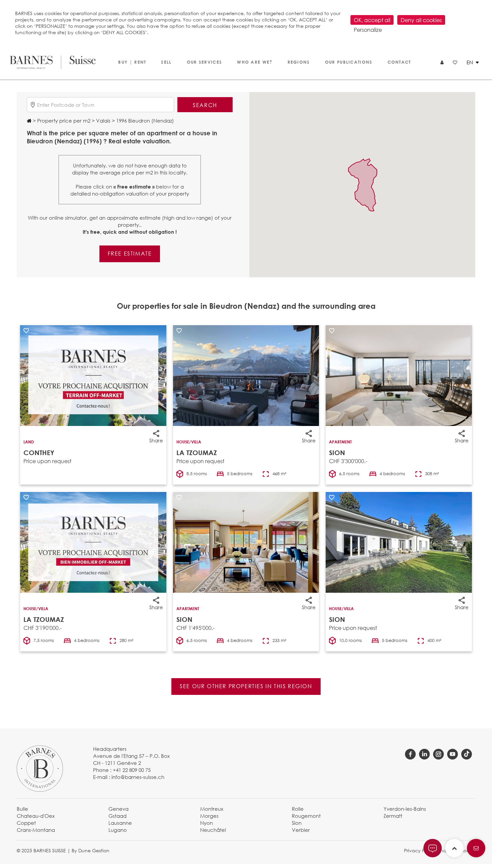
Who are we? (254, 62)
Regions (299, 62)
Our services (204, 62)
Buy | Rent (132, 62)
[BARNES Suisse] (52, 62)
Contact (399, 62)
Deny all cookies (421, 19)
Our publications (349, 62)
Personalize (368, 29)
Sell (166, 62)
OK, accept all (372, 19)
